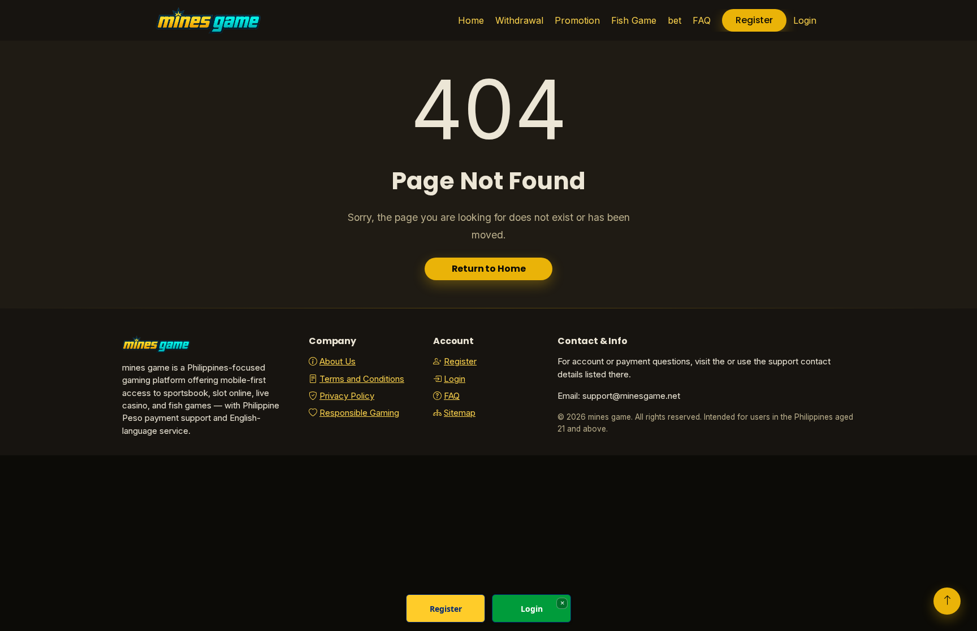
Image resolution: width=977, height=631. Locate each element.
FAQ (702, 20)
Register (754, 20)
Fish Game (633, 20)
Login (804, 20)
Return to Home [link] (489, 268)
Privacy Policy (346, 396)
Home (471, 20)
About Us (337, 361)
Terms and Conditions (361, 379)
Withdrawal (519, 20)
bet (674, 20)
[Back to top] (947, 601)
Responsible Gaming (359, 413)
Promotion (577, 20)
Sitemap (459, 413)
